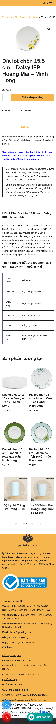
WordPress (25, 721)
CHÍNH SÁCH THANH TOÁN (17, 660)
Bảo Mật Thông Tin (11, 655)
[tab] (25, 127)
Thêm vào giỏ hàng (32, 97)
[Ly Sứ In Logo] (5, 3)
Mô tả (25, 127)
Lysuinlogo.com (9, 136)
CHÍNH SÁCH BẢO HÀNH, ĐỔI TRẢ (20, 674)
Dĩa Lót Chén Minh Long (26, 17)
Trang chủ (7, 17)
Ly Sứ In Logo (9, 553)
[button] (49, 29)
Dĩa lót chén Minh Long (20, 140)
